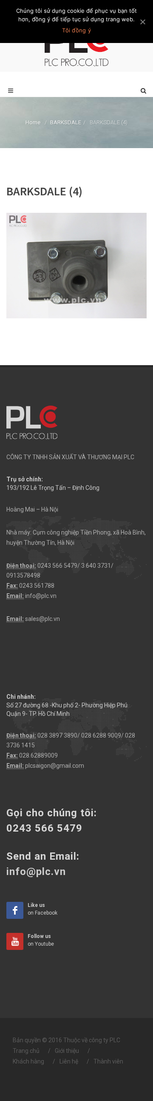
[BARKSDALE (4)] (76, 264)
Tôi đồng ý (76, 30)
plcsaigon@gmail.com (54, 765)
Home (33, 122)
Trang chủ (26, 1050)
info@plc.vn (41, 595)
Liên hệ (69, 1061)
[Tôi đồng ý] (142, 21)
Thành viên (108, 1061)
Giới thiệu (67, 1050)
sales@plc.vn (42, 618)
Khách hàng (28, 1061)
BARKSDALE (65, 122)
